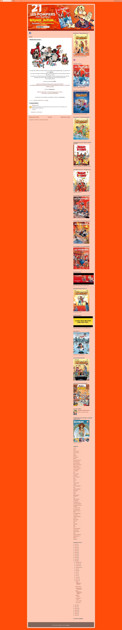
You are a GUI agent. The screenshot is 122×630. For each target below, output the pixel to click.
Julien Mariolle (76, 499)
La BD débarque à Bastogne (78, 583)
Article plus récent (34, 117)
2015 (76, 557)
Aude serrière (76, 452)
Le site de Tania (76, 507)
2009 (76, 610)
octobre (77, 565)
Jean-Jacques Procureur (76, 496)
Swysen (75, 537)
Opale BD (75, 523)
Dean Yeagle (76, 473)
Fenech (74, 479)
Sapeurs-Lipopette (77, 534)
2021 (76, 547)
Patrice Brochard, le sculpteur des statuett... (79, 592)
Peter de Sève (76, 531)
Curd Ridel (75, 470)
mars (77, 577)
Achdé (74, 448)
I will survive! (78, 602)
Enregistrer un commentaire (36, 112)
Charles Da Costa (77, 467)
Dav (74, 472)
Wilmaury (75, 539)
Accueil (50, 117)
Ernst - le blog (76, 476)
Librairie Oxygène (77, 516)
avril (77, 575)
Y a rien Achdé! (79, 600)
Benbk (74, 458)
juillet (77, 570)
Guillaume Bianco (76, 489)
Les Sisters (75, 514)
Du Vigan (75, 475)
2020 (76, 549)
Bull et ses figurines (77, 464)
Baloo (74, 454)
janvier (77, 580)
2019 (76, 550)
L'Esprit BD (75, 500)
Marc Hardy (75, 519)
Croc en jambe (76, 469)
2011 (76, 606)
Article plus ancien (66, 117)
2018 (76, 552)
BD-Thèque (75, 457)
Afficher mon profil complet (82, 412)
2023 (76, 544)
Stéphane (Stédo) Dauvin (84, 410)
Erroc (74, 478)
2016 (76, 555)
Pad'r (74, 525)
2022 (76, 545)
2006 (76, 615)
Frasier (74, 484)
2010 (76, 608)
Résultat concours (78, 596)
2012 (76, 605)
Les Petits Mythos (77, 513)
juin (76, 572)
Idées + (74, 492)
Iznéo (74, 493)
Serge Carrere (76, 536)
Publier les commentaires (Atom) (41, 119)
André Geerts (76, 451)
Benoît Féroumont (77, 460)
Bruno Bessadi (76, 461)
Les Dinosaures (76, 509)
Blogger (68, 625)
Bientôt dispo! (78, 586)
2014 (76, 559)
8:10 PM (34, 109)
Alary (74, 449)
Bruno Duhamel (76, 463)
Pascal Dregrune (76, 528)
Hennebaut (75, 490)
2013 (76, 560)
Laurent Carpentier (77, 503)
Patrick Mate (75, 530)
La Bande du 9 (76, 502)
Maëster (75, 517)
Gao (74, 487)
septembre (78, 567)
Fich (74, 481)
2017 (76, 554)
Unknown (34, 105)
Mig (74, 522)
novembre (78, 563)
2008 (76, 611)
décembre (78, 562)
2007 (76, 613)
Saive (74, 533)
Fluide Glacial (76, 482)
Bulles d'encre (76, 466)
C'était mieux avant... (78, 599)
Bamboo (75, 455)
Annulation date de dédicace (79, 589)
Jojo (74, 497)
